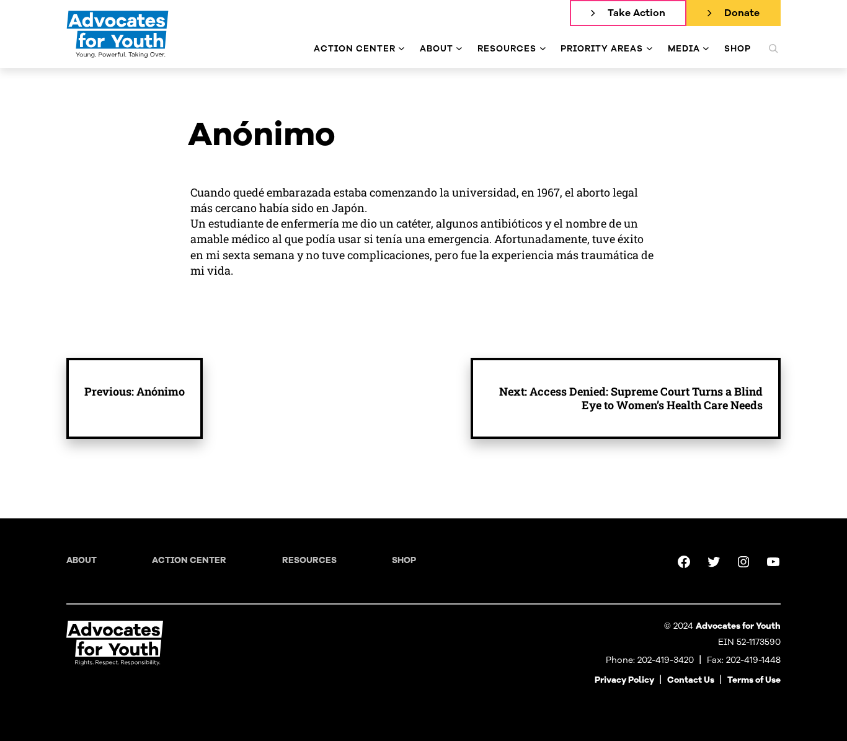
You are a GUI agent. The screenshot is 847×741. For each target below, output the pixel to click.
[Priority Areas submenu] (649, 48)
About (81, 560)
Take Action (636, 13)
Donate (742, 13)
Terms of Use (754, 680)
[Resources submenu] (542, 48)
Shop (404, 560)
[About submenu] (459, 48)
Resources (309, 560)
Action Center (189, 560)
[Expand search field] (773, 48)
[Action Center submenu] (401, 48)
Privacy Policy (624, 680)
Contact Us (690, 680)
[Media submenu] (706, 48)
